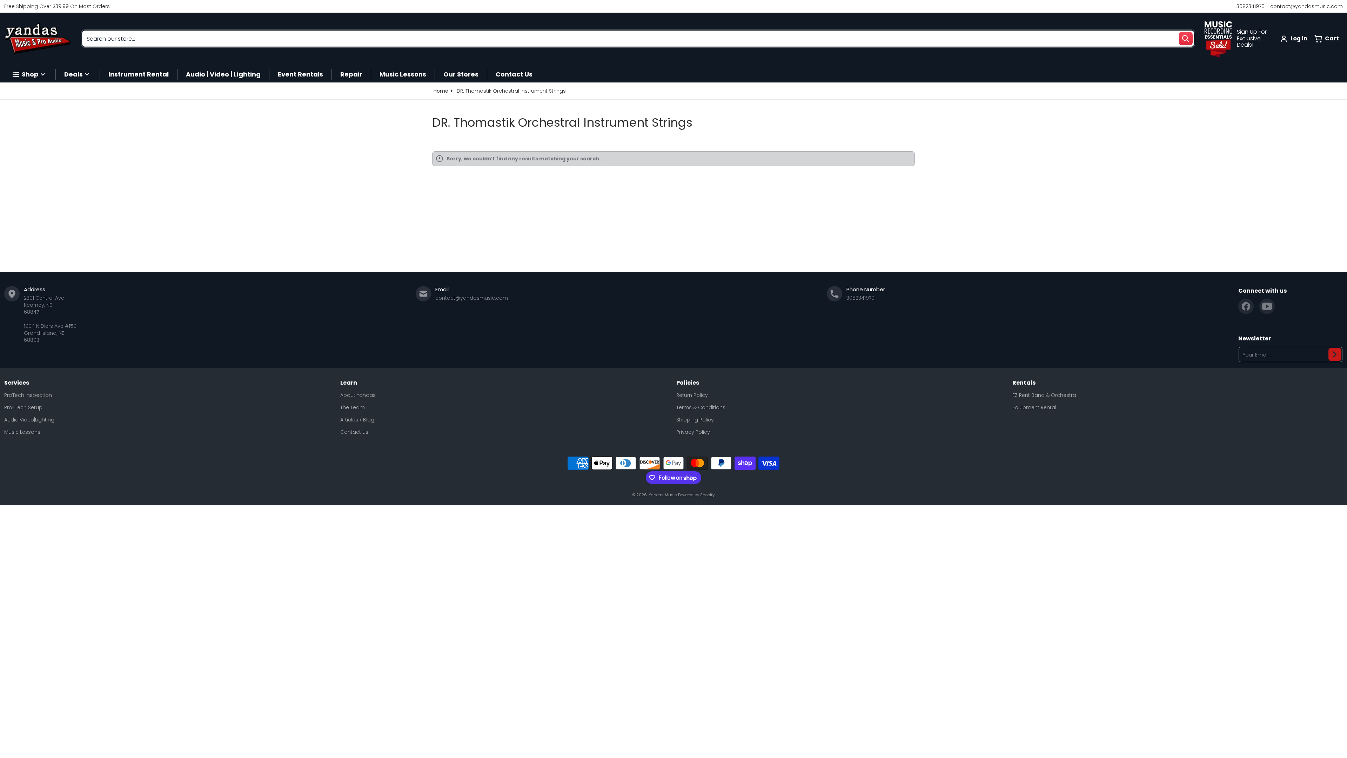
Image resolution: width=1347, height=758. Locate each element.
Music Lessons (22, 431)
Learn (348, 382)
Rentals (1024, 382)
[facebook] (1246, 306)
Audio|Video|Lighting (29, 419)
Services (16, 382)
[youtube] (1267, 306)
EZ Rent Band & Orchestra (1044, 395)
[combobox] (638, 39)
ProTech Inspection (28, 395)
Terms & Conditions (700, 407)
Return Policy (692, 395)
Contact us (354, 431)
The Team (352, 407)
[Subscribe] (1334, 354)
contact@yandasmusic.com (1306, 6)
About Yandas (358, 395)
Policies (687, 382)
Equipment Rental (1034, 407)
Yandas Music (663, 495)
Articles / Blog (357, 419)
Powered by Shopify (696, 495)
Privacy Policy (693, 431)
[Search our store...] (1185, 38)
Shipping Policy (695, 419)
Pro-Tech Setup (23, 407)
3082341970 (1251, 6)
